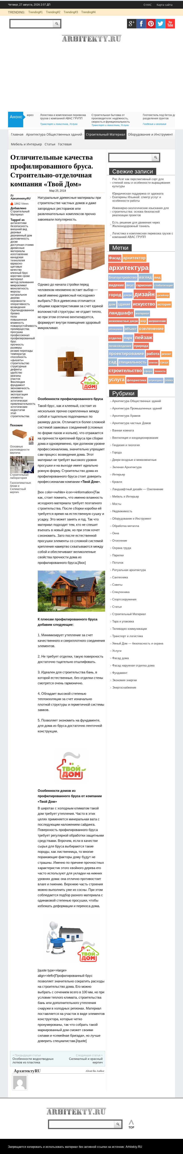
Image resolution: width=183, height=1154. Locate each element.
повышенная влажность (18, 321)
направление (157, 321)
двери (128, 295)
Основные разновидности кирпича (19, 449)
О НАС (147, 5)
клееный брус (19, 272)
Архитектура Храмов (126, 415)
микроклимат (18, 285)
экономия (16, 391)
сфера (148, 371)
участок (15, 378)
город (115, 295)
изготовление (19, 254)
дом (112, 304)
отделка (115, 338)
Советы (134, 124)
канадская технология (17, 259)
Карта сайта (165, 5)
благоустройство (123, 277)
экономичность (19, 388)
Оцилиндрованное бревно (22, 312)
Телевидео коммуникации (129, 628)
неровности (17, 301)
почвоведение (120, 346)
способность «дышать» (18, 359)
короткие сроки (20, 276)
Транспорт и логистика (127, 636)
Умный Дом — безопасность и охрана (137, 643)
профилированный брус (22, 340)
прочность (17, 344)
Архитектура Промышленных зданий (137, 408)
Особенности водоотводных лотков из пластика (33, 1060)
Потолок (117, 562)
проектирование (126, 353)
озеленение (151, 328)
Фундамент (119, 673)
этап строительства (19, 415)
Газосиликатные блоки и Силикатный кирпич (20, 487)
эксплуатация (19, 394)
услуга (117, 379)
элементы (16, 397)
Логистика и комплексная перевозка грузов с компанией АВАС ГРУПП (142, 235)
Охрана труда (121, 548)
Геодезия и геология (38, 124)
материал (16, 279)
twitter (160, 23)
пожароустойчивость (22, 325)
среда (164, 362)
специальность (133, 362)
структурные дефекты (18, 368)
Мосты (116, 504)
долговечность (19, 238)
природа (141, 346)
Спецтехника (120, 592)
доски (14, 241)
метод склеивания (22, 282)
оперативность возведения (20, 306)
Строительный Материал (105, 134)
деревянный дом (21, 235)
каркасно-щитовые (16, 265)
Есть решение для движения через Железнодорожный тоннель (136, 224)
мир (143, 321)
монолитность (19, 288)
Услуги (116, 650)
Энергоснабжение (124, 687)
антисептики (18, 223)
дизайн (144, 294)
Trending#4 (88, 12)
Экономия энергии (124, 680)
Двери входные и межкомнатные (134, 459)
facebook (141, 23)
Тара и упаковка (123, 621)
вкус (130, 285)
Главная (17, 134)
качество (16, 269)
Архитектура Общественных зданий (54, 134)
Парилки (118, 555)
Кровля (117, 482)
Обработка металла (125, 526)
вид (157, 277)
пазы (13, 316)
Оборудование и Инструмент (150, 134)
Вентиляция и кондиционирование (135, 437)
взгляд (145, 277)
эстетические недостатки (18, 408)
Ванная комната (123, 430)
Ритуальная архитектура (129, 570)
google (132, 23)
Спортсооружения (124, 599)
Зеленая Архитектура (126, 467)
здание (124, 304)
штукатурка (156, 380)
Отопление (119, 540)
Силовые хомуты (89, 115)
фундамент (17, 385)
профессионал (19, 335)
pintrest (151, 23)
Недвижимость (122, 511)
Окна (115, 533)
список (153, 362)
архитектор (134, 258)
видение (116, 285)
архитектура (129, 267)
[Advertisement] (91, 78)
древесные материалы (17, 249)
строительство (19, 363)
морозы (15, 291)
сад (112, 362)
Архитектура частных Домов (131, 423)
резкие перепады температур (21, 352)
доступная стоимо (22, 244)
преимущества (19, 329)
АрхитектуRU (20, 198)
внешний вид (18, 229)
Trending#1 (35, 12)
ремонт (166, 354)
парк (128, 338)
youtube (170, 23)
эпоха (169, 380)
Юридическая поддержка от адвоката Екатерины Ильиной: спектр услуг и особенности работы (137, 197)
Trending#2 (53, 12)
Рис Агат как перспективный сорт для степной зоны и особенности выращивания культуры (141, 182)
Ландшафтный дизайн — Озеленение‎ (137, 489)
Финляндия (17, 382)
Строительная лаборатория (19, 476)
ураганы (15, 375)
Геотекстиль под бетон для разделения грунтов (44, 117)
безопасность (19, 226)
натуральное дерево (18, 296)
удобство (16, 372)
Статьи (83, 124)
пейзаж (143, 337)
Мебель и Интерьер (26, 144)
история (164, 304)
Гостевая (65, 144)
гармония (144, 285)
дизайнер (163, 295)
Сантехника (120, 577)
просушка (16, 332)
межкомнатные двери (123, 321)
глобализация (163, 285)
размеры (16, 347)
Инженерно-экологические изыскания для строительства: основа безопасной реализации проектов (140, 211)
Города (117, 452)
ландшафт (121, 313)
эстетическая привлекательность (22, 402)
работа (153, 353)
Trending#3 (71, 12)
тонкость (160, 371)
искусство (144, 304)
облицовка (116, 329)
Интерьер (118, 474)
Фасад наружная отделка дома (133, 665)
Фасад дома (120, 658)
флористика (136, 380)
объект (131, 329)
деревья (15, 232)
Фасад (115, 258)
